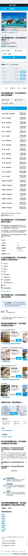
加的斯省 (21, 551)
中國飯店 (3, 518)
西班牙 (6, 551)
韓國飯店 (3, 521)
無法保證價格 (21, 537)
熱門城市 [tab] (10, 508)
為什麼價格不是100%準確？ (8, 545)
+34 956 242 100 (5, 44)
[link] (11, 343)
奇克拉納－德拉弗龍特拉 (4, 553)
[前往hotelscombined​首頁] (9, 8)
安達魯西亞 (13, 551)
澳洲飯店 (3, 514)
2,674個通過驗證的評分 (11, 46)
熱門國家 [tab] (4, 508)
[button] (26, 5)
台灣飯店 (3, 516)
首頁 (2, 551)
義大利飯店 (3, 529)
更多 (2, 237)
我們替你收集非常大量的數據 (8, 543)
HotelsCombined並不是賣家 (8, 541)
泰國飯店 (3, 531)
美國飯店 (3, 523)
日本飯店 (3, 520)
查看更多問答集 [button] (14, 470)
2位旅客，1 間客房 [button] (7, 54)
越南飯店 (3, 527)
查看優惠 (18, 340)
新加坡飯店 (3, 525)
